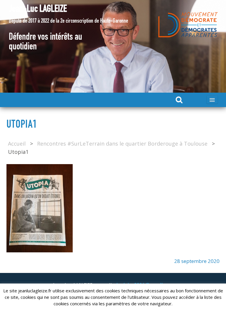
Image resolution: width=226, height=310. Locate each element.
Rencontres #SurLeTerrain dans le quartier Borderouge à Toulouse (122, 143)
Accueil (17, 143)
